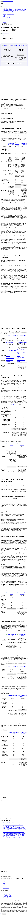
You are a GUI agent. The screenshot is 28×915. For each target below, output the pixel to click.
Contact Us (8, 18)
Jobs (4, 884)
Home (4, 22)
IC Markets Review (22, 9)
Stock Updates (6, 897)
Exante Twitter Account (11, 350)
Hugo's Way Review (7, 9)
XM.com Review (10, 14)
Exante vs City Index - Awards (9, 826)
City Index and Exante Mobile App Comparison (13, 825)
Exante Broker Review (16, 12)
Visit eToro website (24, 185)
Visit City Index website (17, 186)
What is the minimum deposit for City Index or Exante (14, 828)
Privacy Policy (6, 888)
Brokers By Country (7, 896)
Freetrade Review (10, 11)
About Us (5, 16)
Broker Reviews (6, 8)
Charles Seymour (3, 35)
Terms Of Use (6, 886)
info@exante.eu (9, 342)
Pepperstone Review (7, 10)
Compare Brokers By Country (9, 19)
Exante (8, 449)
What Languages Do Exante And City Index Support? (14, 833)
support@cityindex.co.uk (22, 342)
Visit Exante (7, 55)
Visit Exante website (11, 187)
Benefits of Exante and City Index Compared (12, 823)
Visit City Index (20, 54)
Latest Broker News (7, 893)
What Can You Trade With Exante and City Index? (13, 837)
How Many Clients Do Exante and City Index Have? (14, 834)
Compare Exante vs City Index (9, 822)
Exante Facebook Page (11, 352)
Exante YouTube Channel (9, 361)
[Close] (1, 6)
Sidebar (4, 913)
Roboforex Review (16, 10)
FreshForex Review (7, 12)
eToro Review (15, 9)
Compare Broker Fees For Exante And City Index (13, 832)
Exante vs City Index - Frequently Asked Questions (13, 827)
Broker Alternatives (7, 895)
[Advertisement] (14, 83)
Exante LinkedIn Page (10, 358)
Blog (4, 15)
